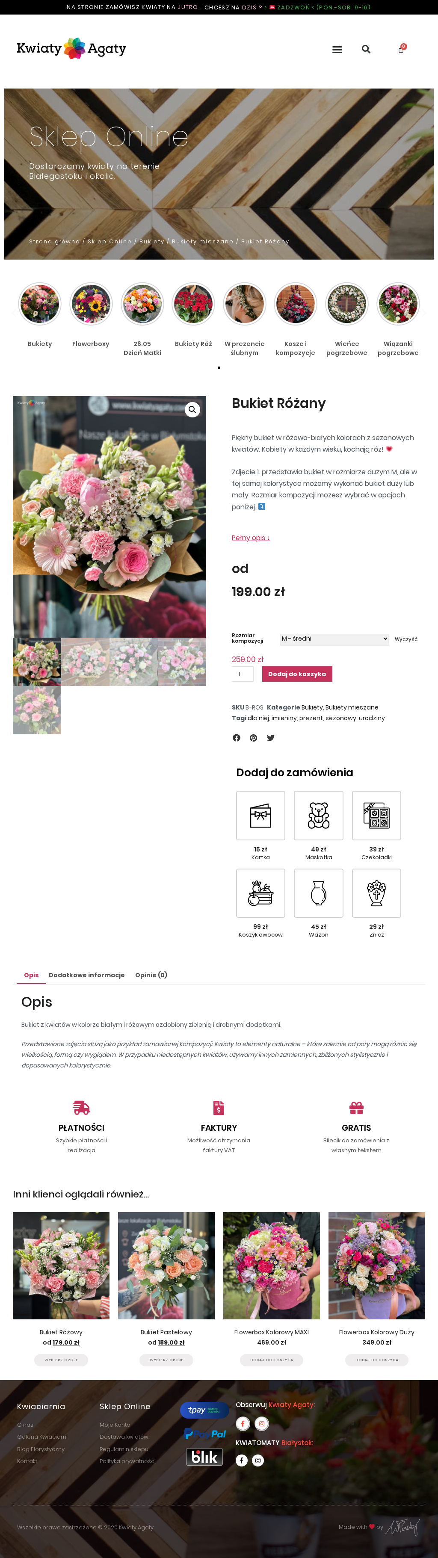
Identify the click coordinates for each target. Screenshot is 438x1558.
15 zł (260, 849)
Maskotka (318, 857)
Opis (31, 975)
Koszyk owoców (261, 935)
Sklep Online (110, 241)
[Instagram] (262, 1423)
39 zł (376, 849)
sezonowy (341, 718)
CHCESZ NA (287, 7)
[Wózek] (401, 49)
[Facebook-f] (243, 1423)
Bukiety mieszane (203, 241)
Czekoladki (376, 857)
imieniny (284, 718)
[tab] (31, 975)
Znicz (377, 935)
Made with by (362, 1527)
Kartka (261, 857)
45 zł (318, 926)
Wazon (318, 935)
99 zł (260, 926)
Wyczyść (406, 639)
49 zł (318, 849)
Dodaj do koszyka (297, 674)
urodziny (372, 718)
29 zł (376, 926)
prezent (311, 718)
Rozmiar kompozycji (247, 638)
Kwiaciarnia (41, 1406)
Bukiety (152, 241)
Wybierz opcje (61, 1360)
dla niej (258, 718)
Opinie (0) (151, 975)
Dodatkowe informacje (87, 975)
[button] (337, 49)
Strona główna (54, 241)
